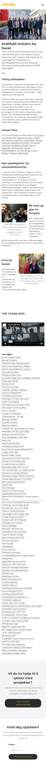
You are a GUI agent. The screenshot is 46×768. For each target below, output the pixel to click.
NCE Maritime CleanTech (12, 141)
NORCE (26, 143)
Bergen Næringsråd (19, 153)
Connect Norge (23, 151)
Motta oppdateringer (23, 757)
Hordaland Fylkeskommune (23, 146)
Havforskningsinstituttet (12, 143)
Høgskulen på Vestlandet (12, 148)
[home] (8, 4)
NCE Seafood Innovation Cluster (26, 138)
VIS (31, 143)
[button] (42, 4)
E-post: (12, 745)
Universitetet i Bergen (33, 141)
